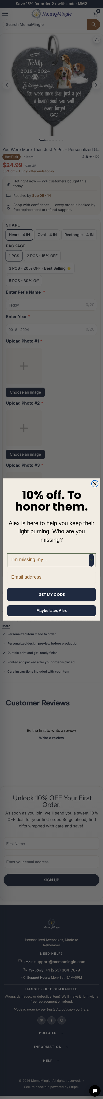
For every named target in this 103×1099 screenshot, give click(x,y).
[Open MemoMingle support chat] (95, 1091)
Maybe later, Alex (51, 611)
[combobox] (50, 560)
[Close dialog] (95, 483)
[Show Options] (91, 560)
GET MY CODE (52, 594)
